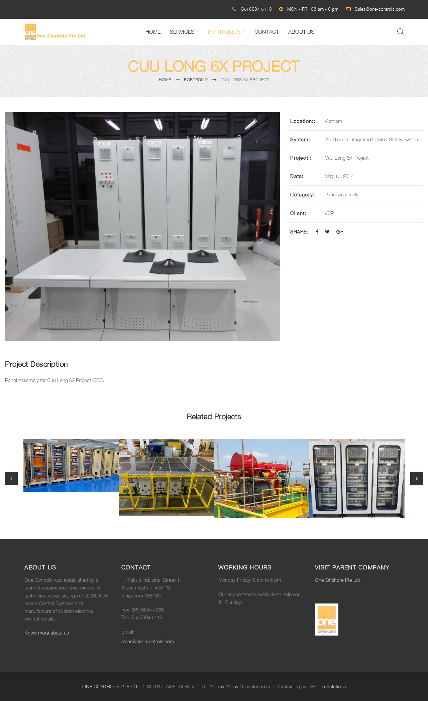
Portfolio (196, 79)
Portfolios (224, 32)
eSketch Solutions (327, 686)
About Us (301, 32)
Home (152, 32)
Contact (266, 32)
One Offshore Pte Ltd (337, 580)
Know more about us (46, 633)
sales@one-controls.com (147, 641)
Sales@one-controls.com (380, 9)
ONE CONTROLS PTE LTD (110, 686)
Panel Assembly (341, 194)
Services (182, 32)
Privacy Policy (223, 686)
